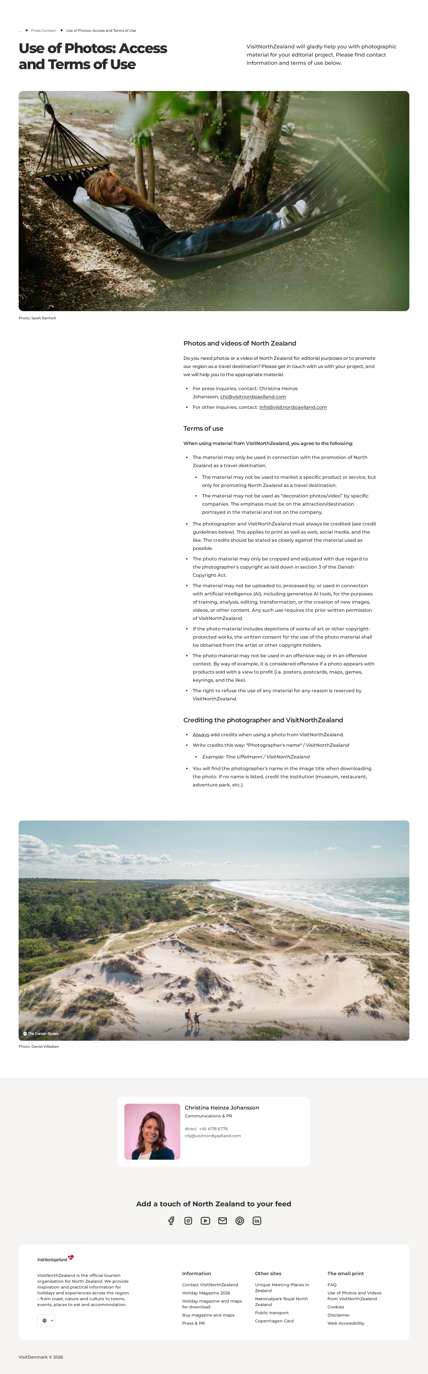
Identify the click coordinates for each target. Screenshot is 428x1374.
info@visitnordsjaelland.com (293, 407)
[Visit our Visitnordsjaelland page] (205, 1221)
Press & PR (193, 1323)
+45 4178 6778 (213, 1128)
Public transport (272, 1312)
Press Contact (43, 30)
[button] (222, 1121)
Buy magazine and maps (208, 1315)
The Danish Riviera (43, 1033)
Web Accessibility (346, 1323)
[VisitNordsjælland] (55, 1258)
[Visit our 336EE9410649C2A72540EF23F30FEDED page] (222, 1221)
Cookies (336, 1307)
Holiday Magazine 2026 (206, 1293)
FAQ (332, 1284)
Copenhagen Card (274, 1321)
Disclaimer (339, 1315)
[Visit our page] (171, 1221)
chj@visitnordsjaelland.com (253, 396)
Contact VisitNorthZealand (210, 1284)
